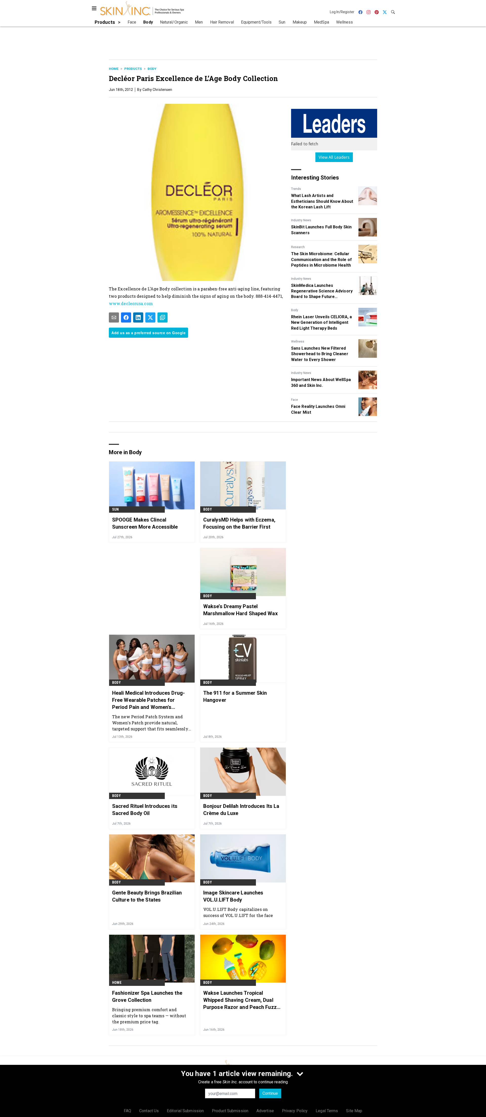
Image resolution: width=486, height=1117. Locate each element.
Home (113, 69)
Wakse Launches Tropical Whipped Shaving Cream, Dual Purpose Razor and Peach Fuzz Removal (240, 1000)
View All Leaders (334, 157)
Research (298, 247)
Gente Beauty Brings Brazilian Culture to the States (147, 896)
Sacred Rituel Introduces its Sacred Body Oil (144, 809)
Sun (115, 509)
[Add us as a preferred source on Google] (162, 317)
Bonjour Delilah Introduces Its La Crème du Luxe (241, 809)
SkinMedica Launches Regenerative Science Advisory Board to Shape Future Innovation (322, 291)
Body (152, 69)
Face (294, 400)
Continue (270, 1093)
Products (133, 69)
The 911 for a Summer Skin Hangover (235, 696)
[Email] (114, 317)
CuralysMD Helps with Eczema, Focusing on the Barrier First (239, 523)
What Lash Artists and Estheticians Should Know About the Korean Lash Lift (322, 201)
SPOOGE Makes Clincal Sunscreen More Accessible (145, 523)
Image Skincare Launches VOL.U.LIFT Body (233, 896)
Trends (296, 189)
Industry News (301, 220)
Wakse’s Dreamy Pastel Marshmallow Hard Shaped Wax (240, 609)
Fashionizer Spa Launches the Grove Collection (147, 996)
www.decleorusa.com (131, 303)
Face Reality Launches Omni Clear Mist (318, 409)
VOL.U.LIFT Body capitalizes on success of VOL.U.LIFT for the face (238, 912)
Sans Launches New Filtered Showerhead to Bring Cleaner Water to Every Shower (319, 354)
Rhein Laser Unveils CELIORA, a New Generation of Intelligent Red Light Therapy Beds (321, 322)
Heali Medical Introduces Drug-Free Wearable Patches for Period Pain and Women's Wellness (148, 700)
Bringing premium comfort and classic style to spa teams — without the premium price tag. (149, 1015)
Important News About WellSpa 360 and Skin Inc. (321, 382)
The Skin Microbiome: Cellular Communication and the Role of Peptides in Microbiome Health (321, 259)
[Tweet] (150, 317)
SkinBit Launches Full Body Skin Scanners (321, 230)
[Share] (126, 317)
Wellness (297, 341)
